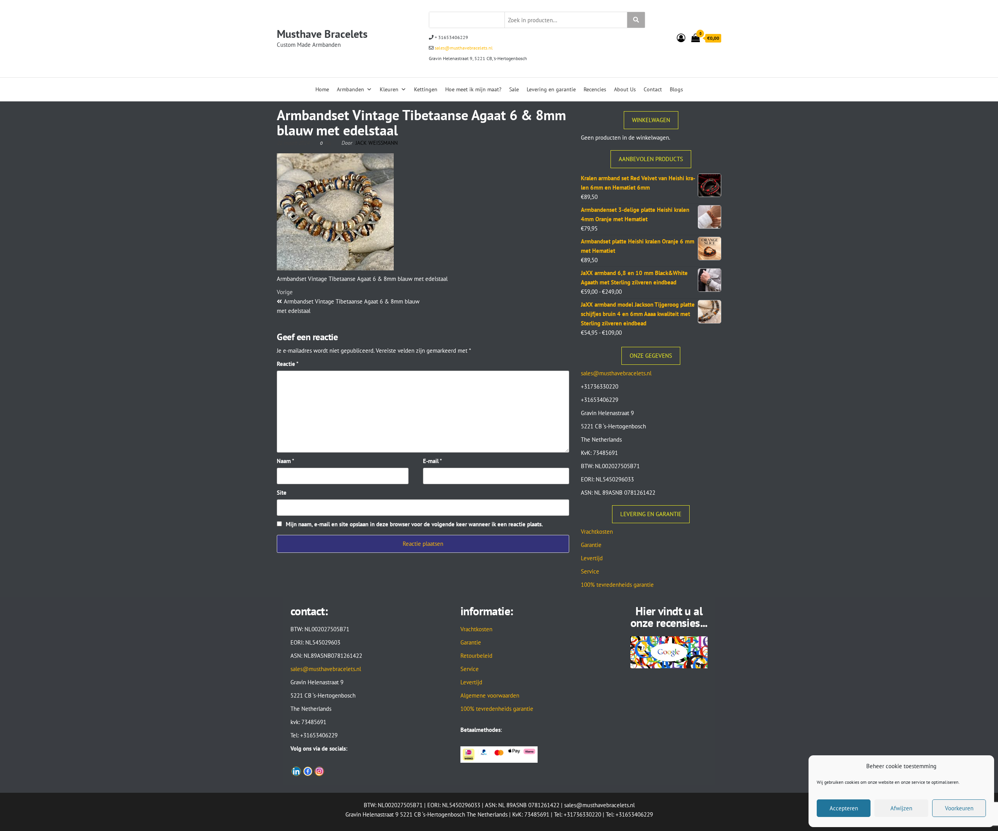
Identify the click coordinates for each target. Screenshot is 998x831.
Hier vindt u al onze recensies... (669, 616)
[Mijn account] (681, 37)
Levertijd (592, 558)
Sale (514, 89)
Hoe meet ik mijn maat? (473, 89)
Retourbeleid (476, 655)
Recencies (595, 89)
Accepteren (844, 808)
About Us (625, 89)
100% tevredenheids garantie (617, 584)
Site (282, 492)
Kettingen (425, 89)
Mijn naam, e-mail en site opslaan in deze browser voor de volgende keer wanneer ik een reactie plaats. (414, 524)
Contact (653, 89)
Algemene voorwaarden (489, 695)
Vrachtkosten (597, 531)
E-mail (432, 461)
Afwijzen (901, 808)
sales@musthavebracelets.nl (463, 48)
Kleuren (389, 89)
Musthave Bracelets (322, 34)
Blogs (676, 89)
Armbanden (350, 89)
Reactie (288, 364)
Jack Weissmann (377, 142)
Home (322, 89)
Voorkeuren (959, 808)
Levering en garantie (551, 89)
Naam (285, 461)
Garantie (591, 545)
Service (590, 571)
